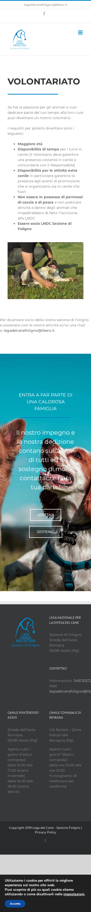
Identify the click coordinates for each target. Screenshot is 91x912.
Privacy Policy (45, 832)
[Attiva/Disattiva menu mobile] (80, 32)
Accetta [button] (15, 904)
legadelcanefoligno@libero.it (45, 5)
